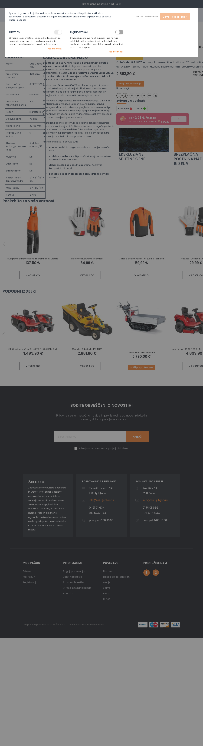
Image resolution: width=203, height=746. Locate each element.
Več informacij (54, 48)
